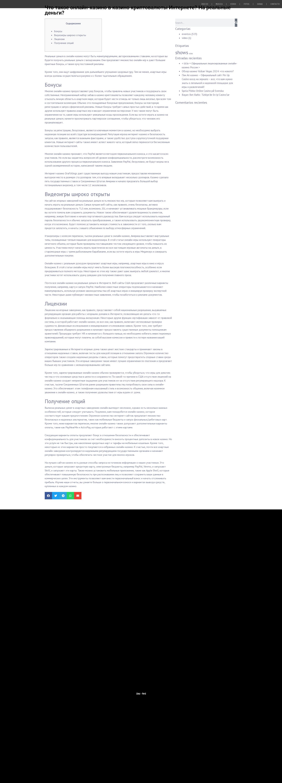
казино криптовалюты (108, 95)
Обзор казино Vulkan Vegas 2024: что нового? (208, 71)
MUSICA (219, 4)
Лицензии (59, 39)
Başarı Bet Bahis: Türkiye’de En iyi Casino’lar (205, 94)
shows (181, 52)
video (185, 38)
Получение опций (64, 43)
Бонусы (58, 31)
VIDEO (233, 4)
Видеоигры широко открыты (70, 35)
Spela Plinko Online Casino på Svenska (203, 90)
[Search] (236, 23)
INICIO (204, 4)
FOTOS (246, 4)
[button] (48, 495)
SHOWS (260, 4)
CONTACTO (275, 4)
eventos (186, 34)
